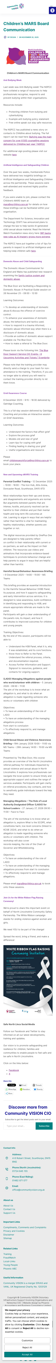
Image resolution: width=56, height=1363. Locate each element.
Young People (10, 1265)
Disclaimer (8, 1234)
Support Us (9, 1213)
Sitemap (7, 1238)
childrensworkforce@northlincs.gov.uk (29, 460)
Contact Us (9, 1209)
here (14, 154)
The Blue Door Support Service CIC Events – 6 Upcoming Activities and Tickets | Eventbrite (26, 354)
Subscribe (44, 1126)
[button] (52, 10)
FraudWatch (9, 1257)
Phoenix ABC (10, 1268)
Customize (27, 1340)
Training (7, 1254)
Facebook (14, 1070)
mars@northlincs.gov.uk (15, 204)
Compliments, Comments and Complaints (24, 1227)
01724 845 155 (20, 1171)
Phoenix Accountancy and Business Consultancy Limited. (28, 1304)
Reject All (27, 1347)
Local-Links (9, 1261)
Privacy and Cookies (14, 1231)
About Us (8, 1205)
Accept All (27, 1354)
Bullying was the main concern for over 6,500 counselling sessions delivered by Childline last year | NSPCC (27, 140)
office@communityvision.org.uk (28, 1189)
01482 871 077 (19, 1180)
